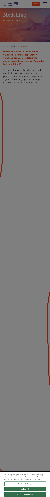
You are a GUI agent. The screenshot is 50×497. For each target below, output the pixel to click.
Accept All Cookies (24, 494)
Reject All (25, 489)
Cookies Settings (25, 484)
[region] (25, 484)
